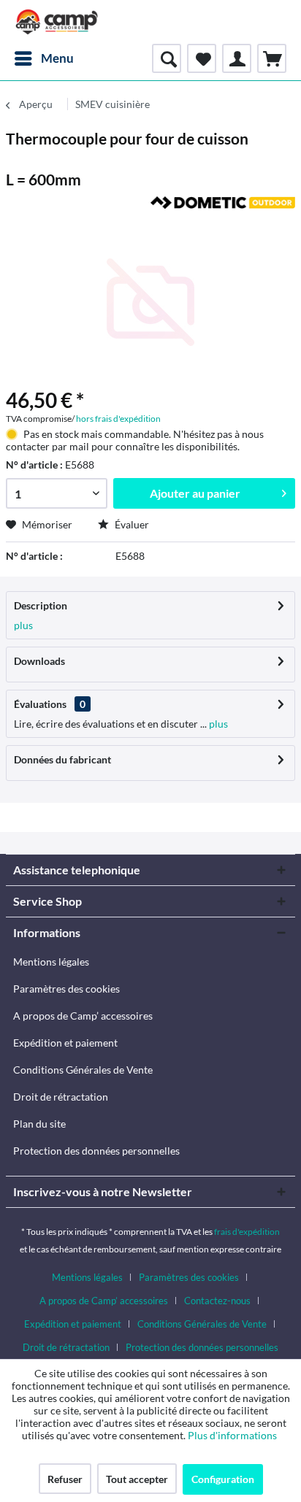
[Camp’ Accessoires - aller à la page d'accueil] (57, 21)
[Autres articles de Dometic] (222, 209)
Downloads (39, 661)
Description (40, 605)
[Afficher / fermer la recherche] (166, 58)
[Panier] (271, 58)
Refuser (65, 1479)
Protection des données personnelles (96, 1150)
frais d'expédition (247, 1231)
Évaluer (131, 524)
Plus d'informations (233, 1435)
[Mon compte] (236, 58)
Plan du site (39, 1123)
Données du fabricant (62, 759)
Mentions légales (51, 961)
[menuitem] (43, 58)
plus (23, 625)
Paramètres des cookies (66, 988)
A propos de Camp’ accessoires (83, 1015)
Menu (57, 58)
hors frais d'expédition (118, 418)
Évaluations (40, 704)
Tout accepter (137, 1479)
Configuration (222, 1479)
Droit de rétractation (60, 1096)
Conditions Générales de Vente (83, 1069)
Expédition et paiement (65, 1042)
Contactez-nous (217, 1300)
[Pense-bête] (201, 58)
